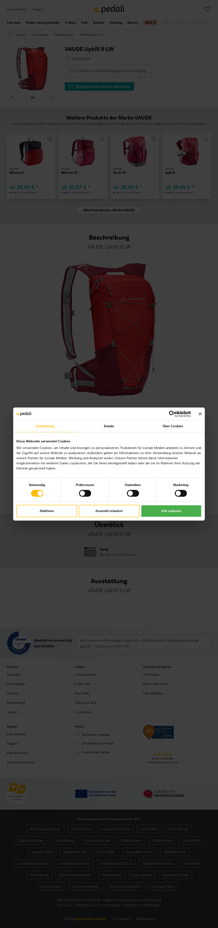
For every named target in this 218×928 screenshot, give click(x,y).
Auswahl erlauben (109, 511)
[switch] (85, 493)
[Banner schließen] (200, 413)
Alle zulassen (171, 511)
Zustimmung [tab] (45, 426)
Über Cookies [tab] (173, 426)
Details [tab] (109, 426)
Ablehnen (47, 511)
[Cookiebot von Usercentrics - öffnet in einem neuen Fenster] (172, 414)
